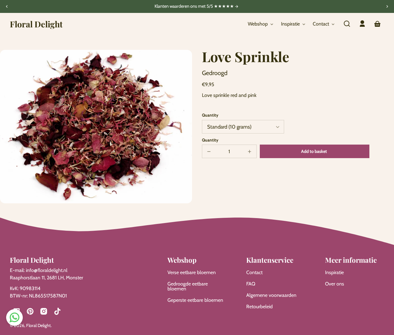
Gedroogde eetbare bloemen (187, 286)
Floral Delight (38, 325)
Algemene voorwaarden (271, 295)
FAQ (250, 284)
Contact (254, 272)
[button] (347, 23)
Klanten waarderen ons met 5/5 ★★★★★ (195, 6)
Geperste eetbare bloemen (195, 300)
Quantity (210, 115)
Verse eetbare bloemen (191, 272)
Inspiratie (334, 272)
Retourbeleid (259, 306)
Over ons (334, 284)
